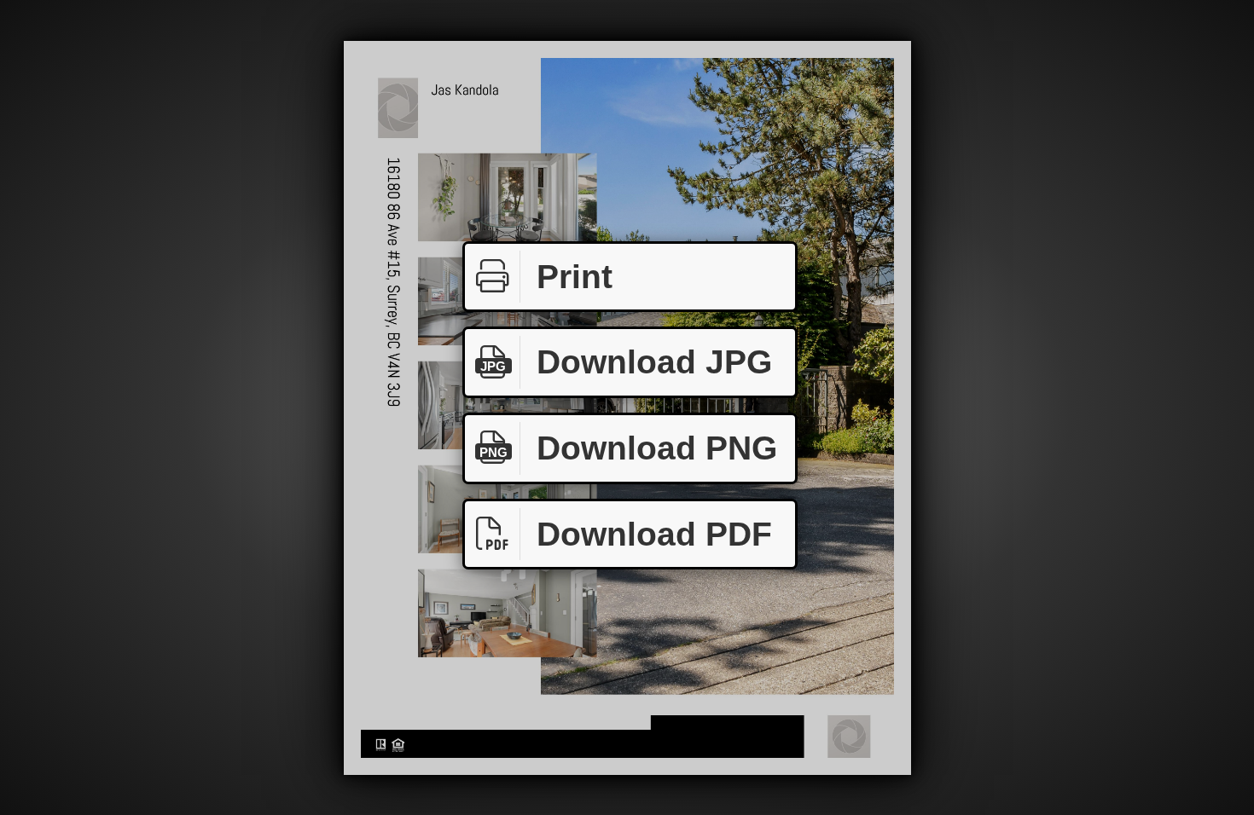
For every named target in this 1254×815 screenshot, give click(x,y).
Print (574, 276)
